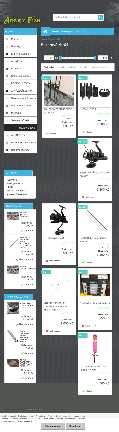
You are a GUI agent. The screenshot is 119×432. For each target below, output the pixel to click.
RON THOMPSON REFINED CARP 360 (58, 111)
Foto (77, 32)
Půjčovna (16, 113)
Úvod (43, 39)
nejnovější (83, 67)
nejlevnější (60, 67)
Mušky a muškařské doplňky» (21, 106)
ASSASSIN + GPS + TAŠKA (26, 304)
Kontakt (84, 32)
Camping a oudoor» (21, 76)
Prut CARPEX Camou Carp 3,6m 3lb (93, 240)
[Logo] (24, 17)
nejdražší (72, 67)
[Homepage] (46, 31)
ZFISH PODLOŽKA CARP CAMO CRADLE (26, 363)
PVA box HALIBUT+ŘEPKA (28, 267)
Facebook (55, 32)
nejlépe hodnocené (99, 67)
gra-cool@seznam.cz (17, 194)
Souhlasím (75, 426)
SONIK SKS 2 (89, 109)
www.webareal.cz (36, 409)
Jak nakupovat (67, 32)
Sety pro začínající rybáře (20, 121)
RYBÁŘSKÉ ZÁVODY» (23, 142)
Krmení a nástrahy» (21, 54)
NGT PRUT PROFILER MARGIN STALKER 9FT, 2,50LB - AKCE (26, 243)
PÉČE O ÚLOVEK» (21, 83)
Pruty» (14, 39)
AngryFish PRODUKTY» (18, 62)
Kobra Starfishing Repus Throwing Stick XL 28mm (25, 336)
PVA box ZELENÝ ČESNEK (24, 214)
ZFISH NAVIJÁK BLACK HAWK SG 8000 (95, 174)
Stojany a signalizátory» (23, 98)
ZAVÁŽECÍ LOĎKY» (22, 91)
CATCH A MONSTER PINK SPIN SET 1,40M (93, 368)
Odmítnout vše (53, 426)
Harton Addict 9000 (55, 238)
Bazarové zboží (27, 128)
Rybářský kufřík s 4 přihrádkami (95, 303)
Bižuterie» (16, 68)
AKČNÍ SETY (18, 135)
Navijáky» (16, 46)
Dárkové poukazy (20, 150)
